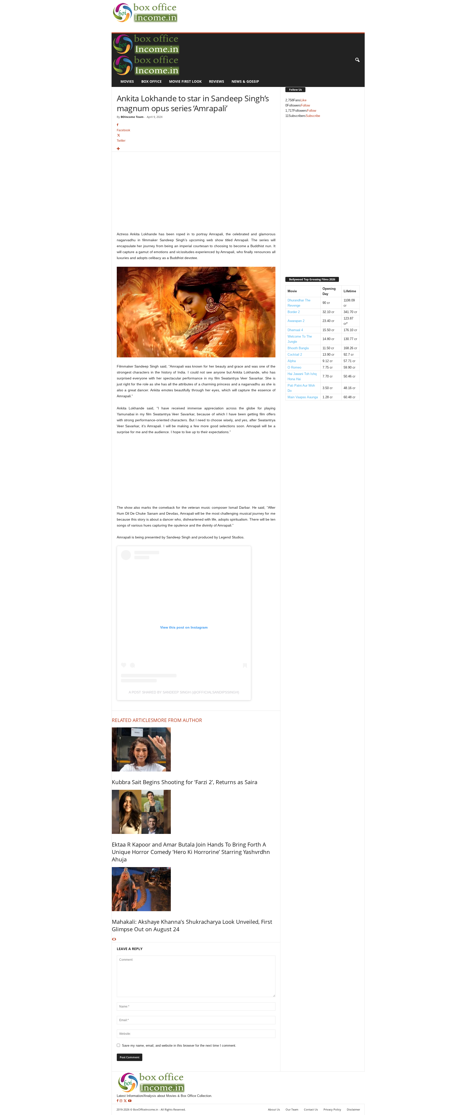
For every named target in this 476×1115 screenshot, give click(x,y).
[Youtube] (129, 1101)
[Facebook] (118, 1101)
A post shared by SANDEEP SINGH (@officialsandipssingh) (184, 692)
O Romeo (294, 367)
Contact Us (311, 1109)
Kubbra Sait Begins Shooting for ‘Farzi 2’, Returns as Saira (184, 782)
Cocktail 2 (295, 354)
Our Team (292, 1109)
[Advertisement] (269, 11)
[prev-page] (113, 939)
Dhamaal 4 (295, 330)
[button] (357, 60)
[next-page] (115, 939)
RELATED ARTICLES (132, 720)
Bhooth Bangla (298, 348)
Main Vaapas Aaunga (303, 397)
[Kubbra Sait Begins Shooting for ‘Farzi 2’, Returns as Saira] (196, 749)
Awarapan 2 (296, 321)
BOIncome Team (132, 117)
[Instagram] (121, 1101)
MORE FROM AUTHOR (177, 720)
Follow (305, 105)
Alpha (292, 361)
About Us (274, 1109)
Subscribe (313, 116)
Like (303, 100)
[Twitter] (125, 1101)
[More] (196, 149)
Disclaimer (353, 1109)
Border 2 (294, 312)
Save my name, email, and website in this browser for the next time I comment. (179, 1045)
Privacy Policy (332, 1109)
